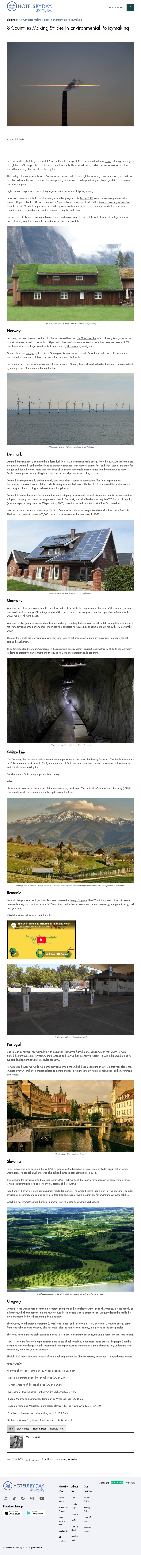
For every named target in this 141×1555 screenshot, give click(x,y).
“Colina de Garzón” (17, 1420)
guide (55, 652)
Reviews (74, 1514)
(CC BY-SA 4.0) (93, 1405)
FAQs (73, 1520)
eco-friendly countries (67, 1459)
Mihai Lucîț (61, 1398)
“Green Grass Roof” (18, 1384)
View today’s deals (62, 1521)
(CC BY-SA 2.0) (61, 1413)
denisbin (37, 1384)
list (106, 648)
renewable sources (22, 1327)
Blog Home (13, 19)
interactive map (30, 1201)
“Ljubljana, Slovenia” (18, 1413)
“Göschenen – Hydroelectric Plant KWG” (28, 1391)
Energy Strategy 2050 (102, 759)
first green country (61, 1168)
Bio (11, 1428)
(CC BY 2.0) (59, 1377)
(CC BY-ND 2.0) (54, 1384)
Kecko (56, 1391)
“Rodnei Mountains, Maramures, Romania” (29, 1398)
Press (73, 1498)
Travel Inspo (47, 1459)
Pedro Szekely (41, 1413)
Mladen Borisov (53, 1370)
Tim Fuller (43, 1377)
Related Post (56, 1428)
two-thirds (52, 469)
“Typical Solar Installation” (20, 1377)
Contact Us (63, 1531)
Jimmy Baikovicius (41, 1420)
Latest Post (23, 1428)
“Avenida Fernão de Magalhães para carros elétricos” (35, 1405)
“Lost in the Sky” (32, 1370)
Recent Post (39, 1428)
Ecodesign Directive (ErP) (94, 622)
